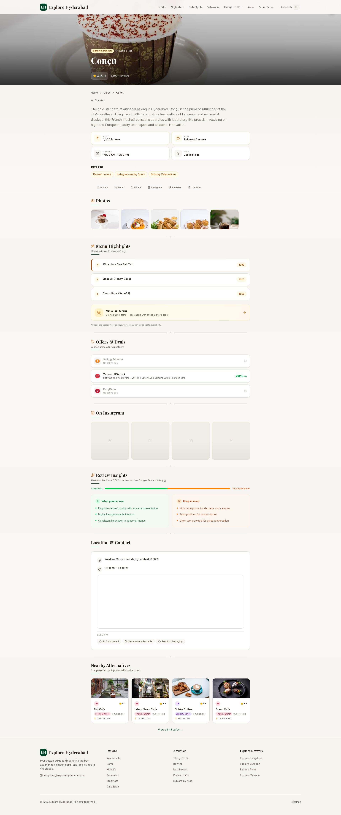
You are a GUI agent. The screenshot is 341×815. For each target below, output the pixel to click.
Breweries (112, 775)
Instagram (156, 187)
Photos (104, 187)
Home (94, 92)
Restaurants (113, 758)
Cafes (107, 92)
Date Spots (195, 7)
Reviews (176, 187)
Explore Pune (248, 769)
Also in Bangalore (99, 68)
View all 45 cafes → (170, 729)
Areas (251, 7)
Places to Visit (181, 775)
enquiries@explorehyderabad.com (64, 775)
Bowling (178, 763)
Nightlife (176, 7)
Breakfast (112, 780)
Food (161, 7)
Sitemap (296, 801)
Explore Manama (250, 775)
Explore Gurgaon (250, 763)
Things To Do (232, 7)
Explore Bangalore (251, 758)
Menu (121, 187)
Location (196, 187)
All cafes (100, 100)
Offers (137, 187)
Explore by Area (182, 780)
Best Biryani (180, 769)
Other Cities (266, 7)
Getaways (213, 7)
